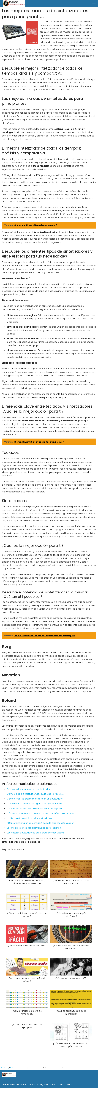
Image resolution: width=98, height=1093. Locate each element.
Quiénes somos (9, 1084)
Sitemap (70, 1084)
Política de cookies (25, 1084)
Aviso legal (40, 1084)
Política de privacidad (55, 1084)
